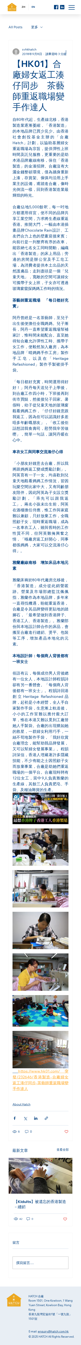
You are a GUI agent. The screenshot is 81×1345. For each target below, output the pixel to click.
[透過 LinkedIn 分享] (36, 1118)
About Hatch (21, 1104)
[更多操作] (65, 51)
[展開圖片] (41, 808)
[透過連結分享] (46, 1118)
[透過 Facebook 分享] (15, 1118)
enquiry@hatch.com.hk (53, 1331)
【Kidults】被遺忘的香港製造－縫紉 (40, 1204)
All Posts (15, 27)
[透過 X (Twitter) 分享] (25, 1118)
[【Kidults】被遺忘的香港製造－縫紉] (41, 1176)
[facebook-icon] (56, 7)
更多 (34, 27)
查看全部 (63, 1150)
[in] (62, 7)
